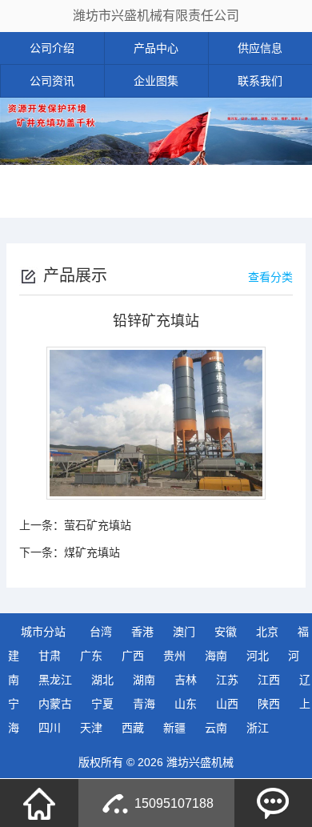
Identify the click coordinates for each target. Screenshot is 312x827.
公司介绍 (52, 48)
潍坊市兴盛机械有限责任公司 (156, 15)
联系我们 (260, 80)
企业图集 (156, 80)
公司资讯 (52, 80)
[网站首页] (39, 803)
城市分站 (43, 631)
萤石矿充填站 (97, 525)
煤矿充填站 (92, 552)
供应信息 (260, 48)
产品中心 (156, 48)
